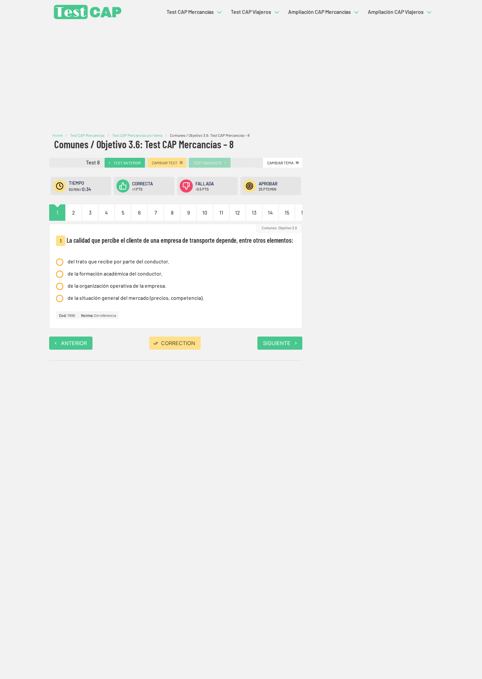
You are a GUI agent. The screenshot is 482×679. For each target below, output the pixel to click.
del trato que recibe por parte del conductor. (118, 261)
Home (57, 135)
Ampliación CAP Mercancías (319, 12)
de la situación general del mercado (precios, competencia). (136, 298)
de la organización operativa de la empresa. (117, 285)
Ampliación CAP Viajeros (396, 12)
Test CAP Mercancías (190, 12)
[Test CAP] (86, 12)
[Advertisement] (241, 78)
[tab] (57, 212)
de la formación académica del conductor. (115, 273)
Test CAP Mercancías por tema (137, 135)
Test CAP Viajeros (251, 12)
